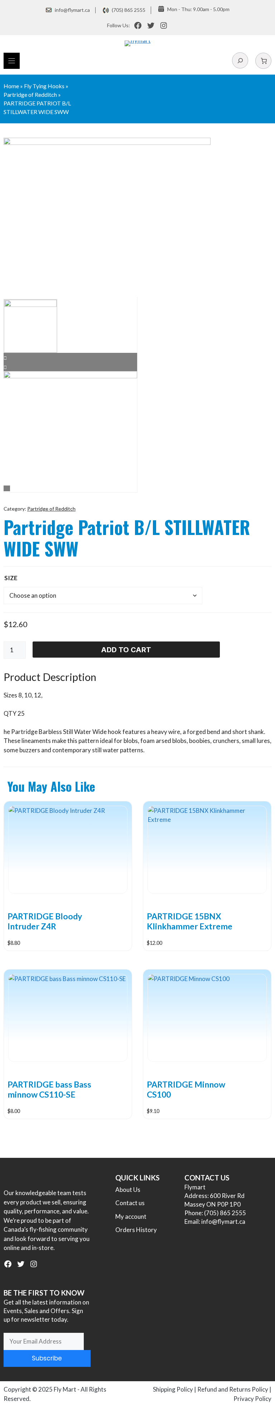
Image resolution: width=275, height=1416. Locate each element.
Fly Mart (65, 1389)
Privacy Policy (252, 1398)
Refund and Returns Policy (232, 1389)
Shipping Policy (173, 1389)
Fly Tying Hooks (44, 85)
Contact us (130, 1203)
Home (11, 85)
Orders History (136, 1229)
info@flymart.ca (72, 10)
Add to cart (126, 649)
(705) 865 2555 (128, 10)
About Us (127, 1189)
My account (130, 1216)
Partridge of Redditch (30, 94)
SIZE (11, 578)
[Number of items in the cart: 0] (263, 61)
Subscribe (47, 1358)
